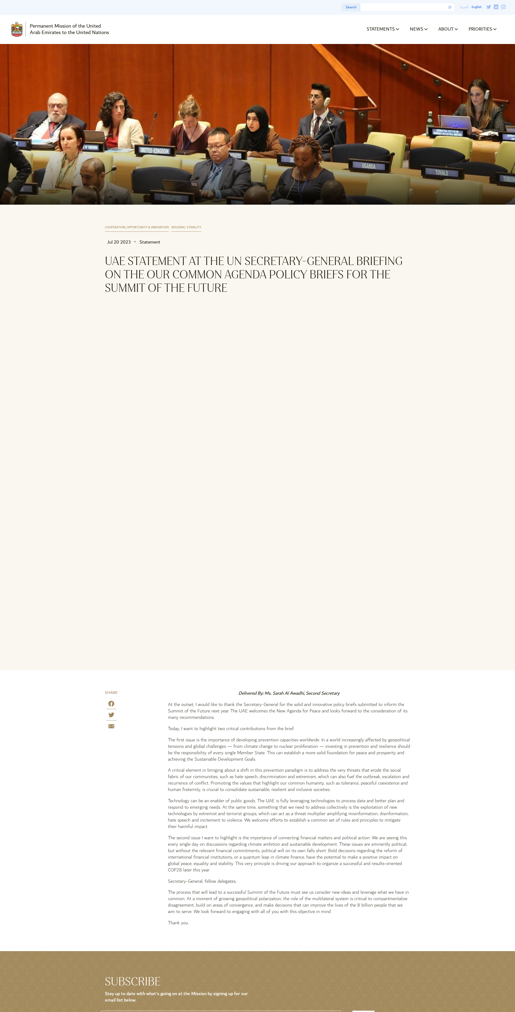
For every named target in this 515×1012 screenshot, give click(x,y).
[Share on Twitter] (111, 716)
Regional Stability (186, 227)
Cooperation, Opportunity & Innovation (137, 227)
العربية (464, 7)
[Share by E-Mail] (111, 727)
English (476, 7)
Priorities (480, 29)
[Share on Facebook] (111, 704)
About (446, 29)
